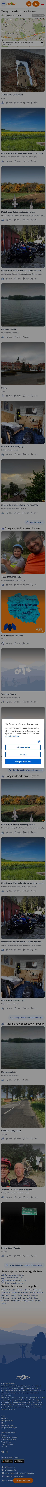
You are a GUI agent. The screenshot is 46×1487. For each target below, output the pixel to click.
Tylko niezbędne (23, 747)
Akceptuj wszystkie (23, 762)
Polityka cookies (12, 736)
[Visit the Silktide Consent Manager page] (39, 741)
